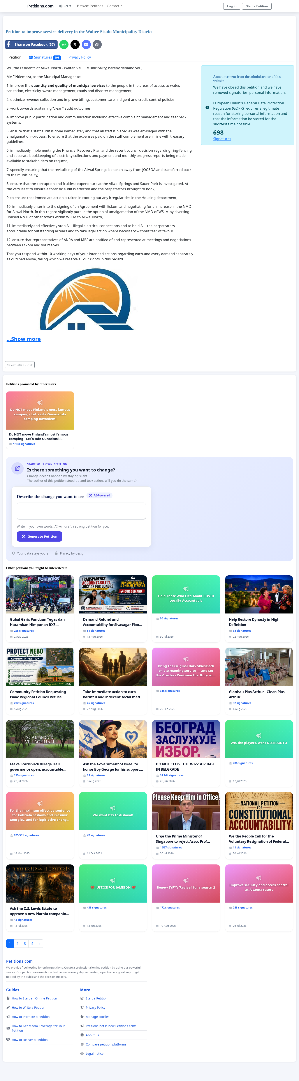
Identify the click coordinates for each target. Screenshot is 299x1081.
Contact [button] (113, 6)
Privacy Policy (80, 57)
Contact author (22, 365)
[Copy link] (97, 44)
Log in (232, 6)
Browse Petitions (90, 6)
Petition (15, 57)
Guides (12, 989)
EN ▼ (68, 6)
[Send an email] (86, 44)
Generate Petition (42, 536)
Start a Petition (257, 6)
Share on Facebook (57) (35, 44)
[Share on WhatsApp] (64, 44)
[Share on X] (75, 44)
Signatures (46, 57)
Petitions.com (40, 6)
